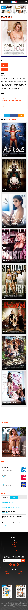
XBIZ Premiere (7, 577)
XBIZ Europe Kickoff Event (8, 501)
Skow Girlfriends (6, 18)
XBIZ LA (20, 571)
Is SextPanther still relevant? (8, 511)
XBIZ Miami (20, 573)
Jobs (14, 497)
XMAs (21, 579)
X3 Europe (4, 475)
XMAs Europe (5, 483)
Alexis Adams (12, 100)
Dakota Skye (19, 100)
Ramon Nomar (5, 100)
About (14, 548)
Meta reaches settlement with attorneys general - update (13, 517)
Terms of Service (24, 605)
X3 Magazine (4, 422)
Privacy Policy (14, 550)
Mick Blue (16, 99)
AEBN (4, 69)
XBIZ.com (7, 571)
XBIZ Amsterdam (5, 467)
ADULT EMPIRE (4, 64)
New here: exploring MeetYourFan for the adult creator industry (12, 523)
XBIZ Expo (21, 577)
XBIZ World (7, 575)
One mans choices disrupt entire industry (11, 506)
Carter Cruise (5, 102)
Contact (14, 546)
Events (2, 463)
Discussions (5, 497)
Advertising (14, 544)
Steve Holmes (10, 99)
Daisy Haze (11, 102)
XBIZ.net (3, 493)
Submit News (14, 542)
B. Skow (4, 106)
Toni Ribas (4, 99)
